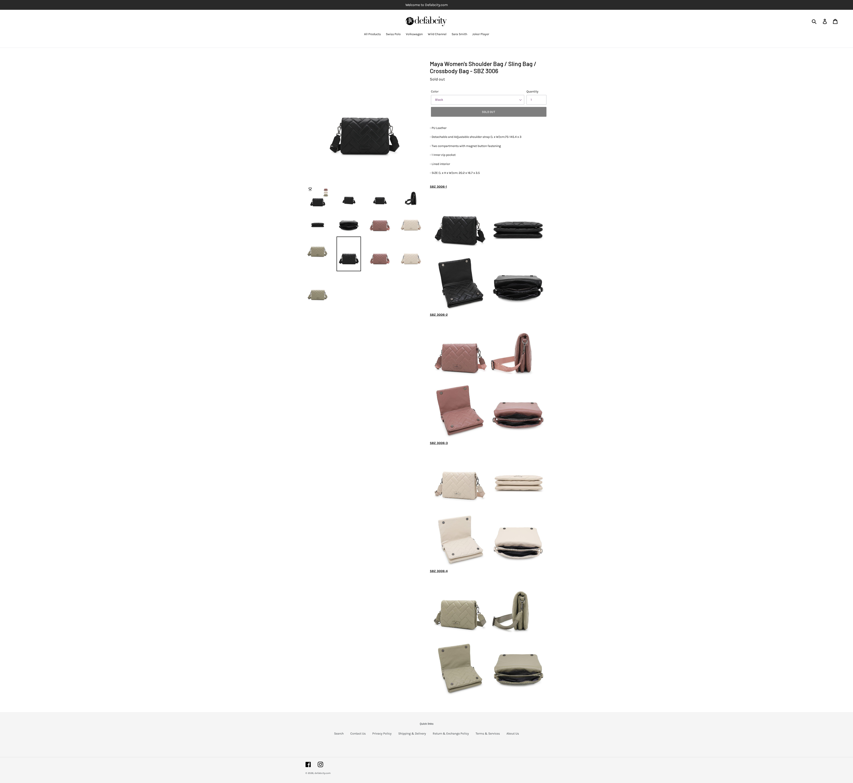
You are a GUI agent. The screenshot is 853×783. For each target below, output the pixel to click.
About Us (512, 733)
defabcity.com (323, 773)
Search (339, 733)
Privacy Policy (382, 733)
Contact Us (358, 733)
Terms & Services (488, 733)
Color (434, 91)
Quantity (532, 91)
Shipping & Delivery (412, 733)
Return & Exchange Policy (451, 733)
